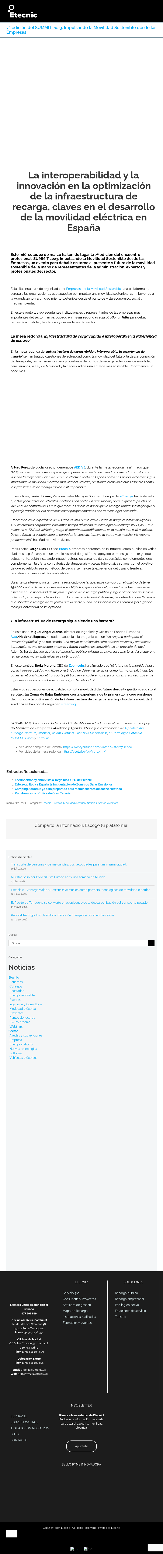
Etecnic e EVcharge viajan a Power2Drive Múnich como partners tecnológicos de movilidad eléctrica (80, 890)
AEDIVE (79, 467)
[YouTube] (34, 1388)
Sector (101, 803)
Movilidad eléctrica (74, 803)
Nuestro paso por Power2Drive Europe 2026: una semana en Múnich (58, 877)
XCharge (126, 496)
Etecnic (64, 549)
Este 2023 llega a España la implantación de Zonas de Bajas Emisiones (63, 784)
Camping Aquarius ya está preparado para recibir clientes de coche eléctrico (68, 789)
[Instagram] (40, 1388)
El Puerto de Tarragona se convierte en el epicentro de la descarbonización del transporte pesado (79, 902)
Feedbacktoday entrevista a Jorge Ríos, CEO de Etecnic (53, 780)
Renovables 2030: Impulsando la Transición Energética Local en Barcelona (62, 915)
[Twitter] (29, 1388)
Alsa (14, 637)
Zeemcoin (76, 666)
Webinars (112, 803)
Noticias (92, 803)
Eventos (57, 803)
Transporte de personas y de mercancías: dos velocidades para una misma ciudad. (69, 864)
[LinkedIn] (23, 1388)
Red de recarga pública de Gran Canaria (42, 793)
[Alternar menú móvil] (155, 6)
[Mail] (18, 1388)
